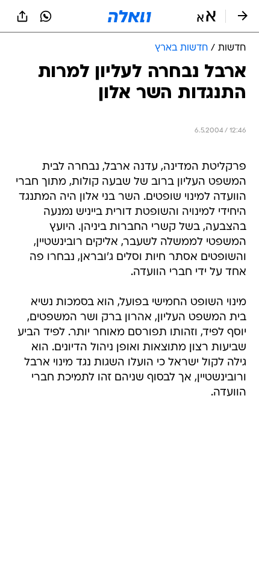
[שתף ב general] (22, 16)
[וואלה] (129, 16)
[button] (206, 16)
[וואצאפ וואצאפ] (46, 16)
